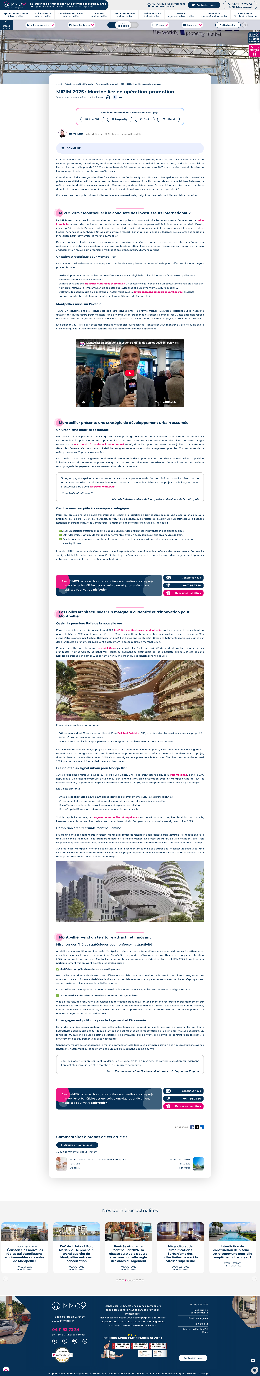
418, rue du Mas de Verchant (168, 5)
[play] (115, 97)
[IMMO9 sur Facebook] (54, 1341)
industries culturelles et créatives (104, 283)
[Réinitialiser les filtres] (245, 25)
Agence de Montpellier (181, 15)
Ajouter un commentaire (79, 1145)
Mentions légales (198, 1318)
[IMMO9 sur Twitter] (64, 1341)
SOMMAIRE (74, 148)
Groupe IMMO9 (199, 1304)
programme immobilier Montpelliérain (115, 817)
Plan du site (201, 1323)
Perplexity (119, 119)
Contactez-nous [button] (192, 1358)
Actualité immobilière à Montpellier (79, 84)
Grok (145, 119)
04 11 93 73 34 (192, 585)
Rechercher (228, 25)
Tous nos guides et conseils (107, 84)
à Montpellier (43, 15)
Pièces (160, 25)
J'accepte (204, 1373)
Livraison (192, 25)
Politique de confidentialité (199, 1311)
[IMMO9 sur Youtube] (74, 1341)
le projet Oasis (107, 648)
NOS (254, 50)
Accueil (59, 84)
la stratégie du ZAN (102, 486)
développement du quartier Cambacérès (158, 292)
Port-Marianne (178, 774)
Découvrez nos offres (188, 593)
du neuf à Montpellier (214, 15)
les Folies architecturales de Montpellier (138, 630)
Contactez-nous (203, 5)
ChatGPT (92, 119)
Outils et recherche (245, 15)
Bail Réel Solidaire (128, 733)
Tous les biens (81, 25)
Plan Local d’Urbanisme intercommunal (99, 444)
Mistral (168, 119)
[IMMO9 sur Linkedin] (84, 1341)
